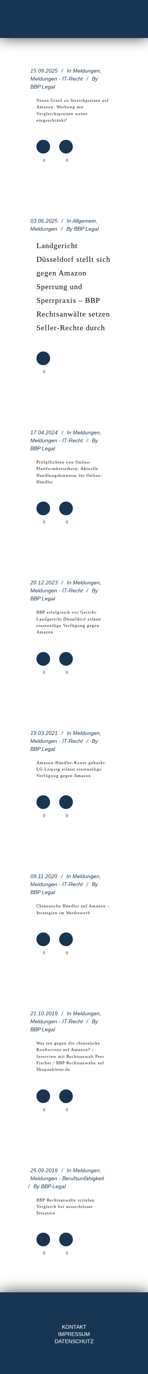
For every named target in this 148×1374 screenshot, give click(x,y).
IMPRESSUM (74, 1334)
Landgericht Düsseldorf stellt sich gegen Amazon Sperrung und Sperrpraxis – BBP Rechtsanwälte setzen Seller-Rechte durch (73, 286)
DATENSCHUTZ (74, 1341)
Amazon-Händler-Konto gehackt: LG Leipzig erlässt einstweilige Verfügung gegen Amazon (71, 769)
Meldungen (86, 71)
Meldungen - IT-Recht (56, 79)
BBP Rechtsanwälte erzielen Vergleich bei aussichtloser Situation (65, 1207)
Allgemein (84, 221)
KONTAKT (74, 1327)
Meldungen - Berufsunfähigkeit (67, 1178)
